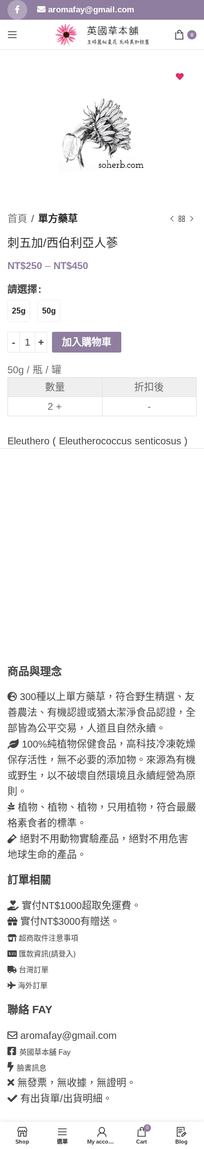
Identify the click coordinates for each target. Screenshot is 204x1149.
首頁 (17, 218)
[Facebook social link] (17, 10)
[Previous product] (172, 219)
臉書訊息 (32, 1068)
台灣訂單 (33, 969)
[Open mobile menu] (12, 34)
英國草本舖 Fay (45, 1052)
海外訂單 (32, 985)
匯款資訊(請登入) (46, 954)
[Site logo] (66, 33)
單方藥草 (58, 218)
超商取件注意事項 (47, 938)
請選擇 (22, 289)
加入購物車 (86, 342)
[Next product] (192, 219)
